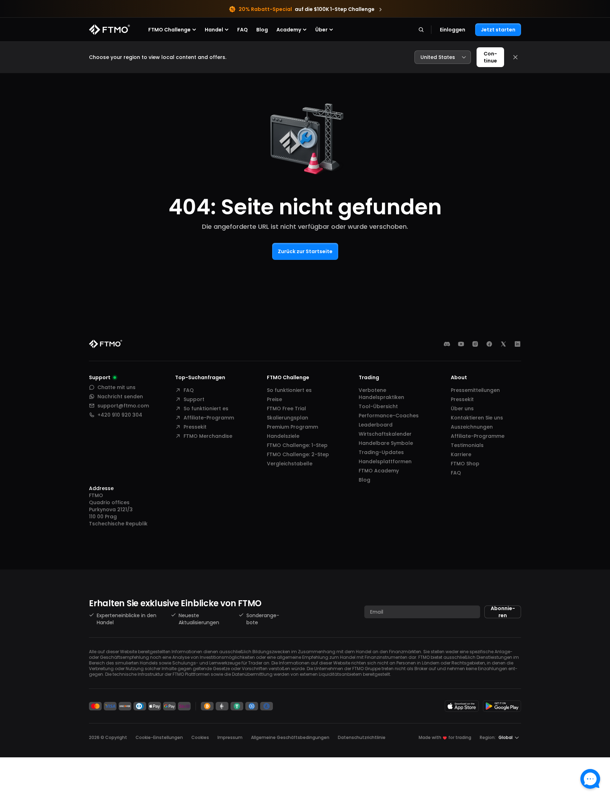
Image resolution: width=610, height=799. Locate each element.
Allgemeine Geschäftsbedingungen (290, 737)
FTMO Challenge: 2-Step (298, 454)
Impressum (230, 737)
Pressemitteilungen (475, 390)
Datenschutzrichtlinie (361, 737)
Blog (262, 29)
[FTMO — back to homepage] (109, 29)
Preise (274, 399)
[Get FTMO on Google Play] (502, 706)
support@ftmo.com (123, 405)
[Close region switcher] (515, 57)
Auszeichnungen (472, 426)
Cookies (200, 737)
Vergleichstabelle (289, 463)
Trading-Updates (381, 452)
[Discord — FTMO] (446, 343)
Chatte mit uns (116, 387)
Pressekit (195, 426)
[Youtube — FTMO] (461, 343)
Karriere (461, 454)
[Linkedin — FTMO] (517, 343)
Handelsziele (283, 436)
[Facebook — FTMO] (489, 343)
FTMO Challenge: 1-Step (297, 445)
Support (194, 399)
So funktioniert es (206, 408)
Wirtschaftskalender (385, 433)
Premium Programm (292, 426)
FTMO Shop (465, 463)
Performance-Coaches (389, 415)
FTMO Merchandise (208, 436)
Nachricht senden (120, 396)
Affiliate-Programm (209, 417)
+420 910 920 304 (119, 414)
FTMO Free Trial (286, 408)
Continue (490, 57)
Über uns (462, 408)
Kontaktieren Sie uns (477, 417)
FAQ (242, 29)
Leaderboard (376, 424)
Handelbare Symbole (386, 443)
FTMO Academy (379, 470)
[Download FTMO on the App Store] (462, 706)
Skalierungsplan (287, 417)
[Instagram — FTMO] (475, 343)
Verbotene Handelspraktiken (381, 394)
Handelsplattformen (385, 461)
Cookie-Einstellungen (159, 737)
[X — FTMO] (503, 343)
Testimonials (467, 445)
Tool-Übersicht (378, 406)
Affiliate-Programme (477, 436)
